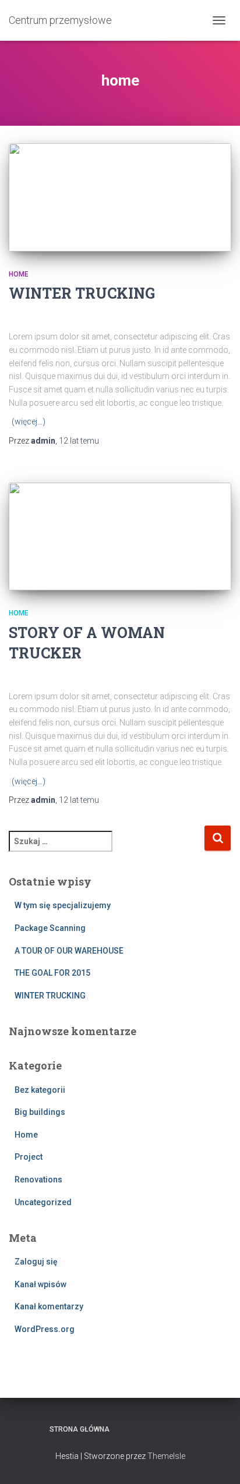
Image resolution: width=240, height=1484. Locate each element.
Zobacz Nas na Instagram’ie (170, 1428)
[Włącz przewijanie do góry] (217, 1460)
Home (19, 274)
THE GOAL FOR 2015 (52, 972)
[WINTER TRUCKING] (120, 197)
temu (79, 440)
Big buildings (40, 1112)
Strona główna (80, 1429)
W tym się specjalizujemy (63, 905)
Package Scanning (50, 928)
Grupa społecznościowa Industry (190, 1428)
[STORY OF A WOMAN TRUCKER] (120, 537)
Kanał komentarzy (49, 1306)
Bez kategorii (40, 1090)
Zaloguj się (36, 1261)
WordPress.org (45, 1329)
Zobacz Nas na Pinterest (149, 1428)
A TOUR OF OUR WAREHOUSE (69, 950)
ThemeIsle (166, 1456)
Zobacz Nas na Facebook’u (129, 1428)
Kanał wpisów (40, 1284)
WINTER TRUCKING (82, 293)
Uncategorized (43, 1202)
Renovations (38, 1179)
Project (29, 1156)
